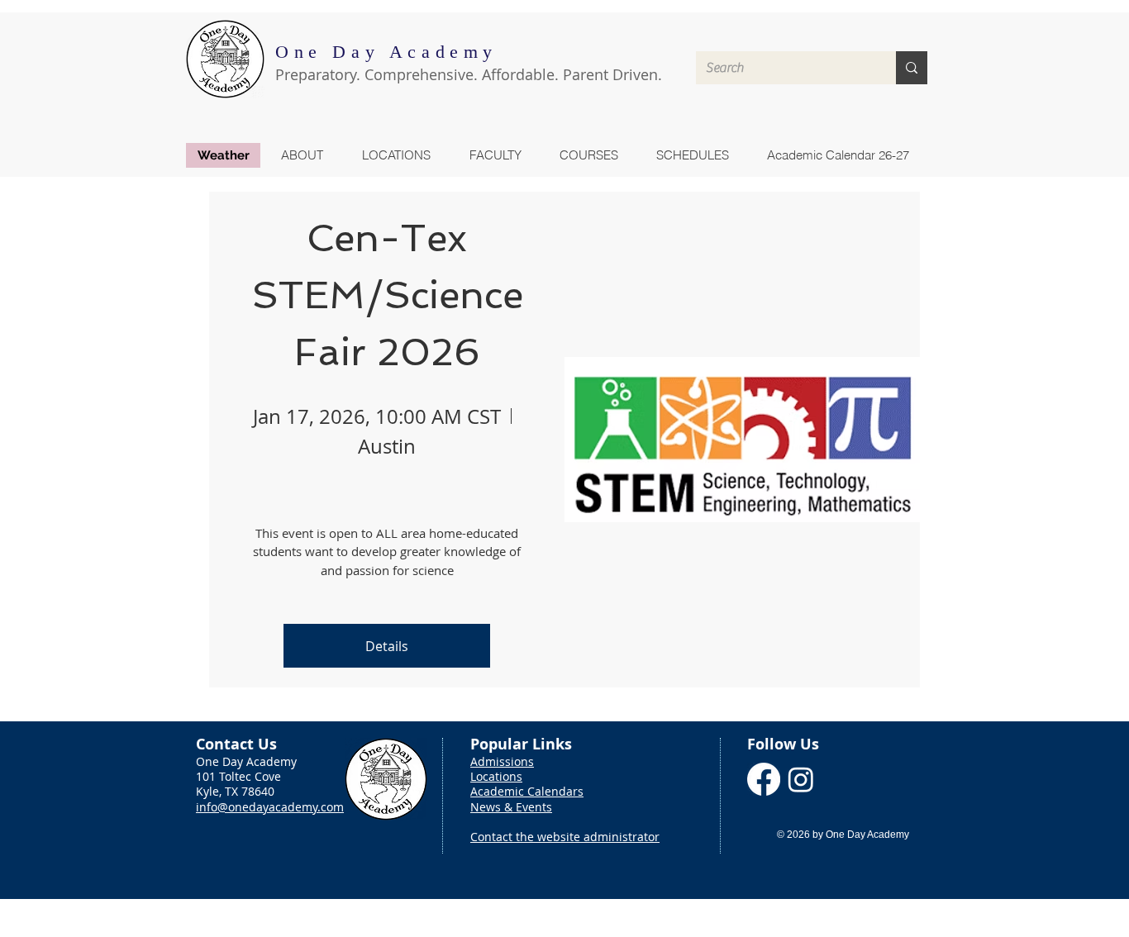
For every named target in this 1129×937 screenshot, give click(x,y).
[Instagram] (800, 779)
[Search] (911, 67)
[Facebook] (763, 779)
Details (386, 646)
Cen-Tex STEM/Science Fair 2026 (392, 295)
